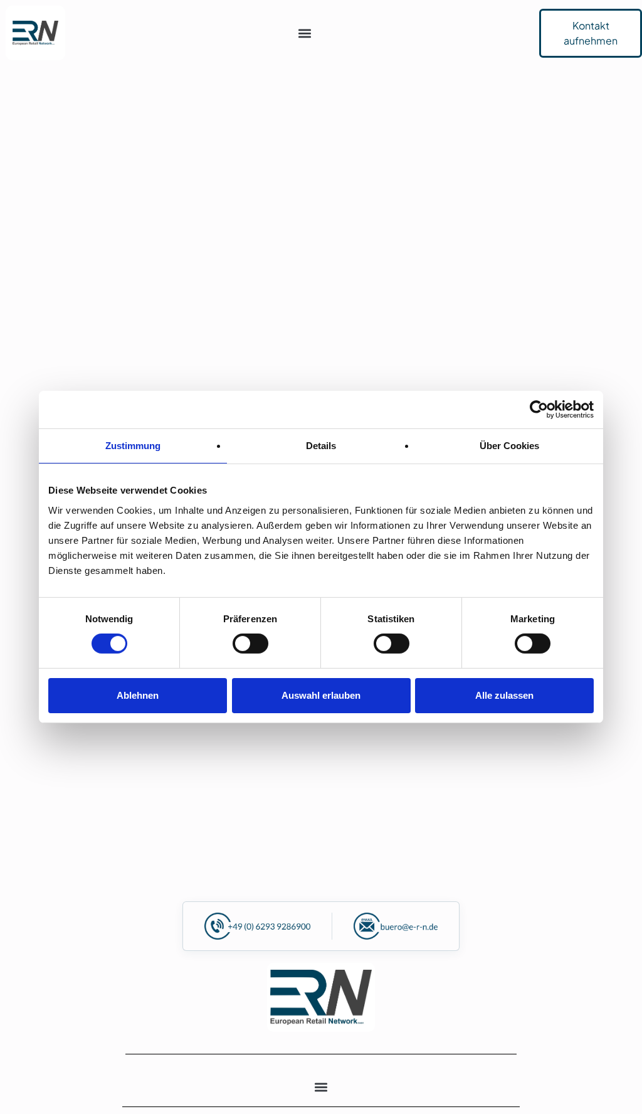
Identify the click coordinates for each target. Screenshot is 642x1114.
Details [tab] (321, 445)
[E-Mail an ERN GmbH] (395, 926)
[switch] (250, 644)
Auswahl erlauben (321, 695)
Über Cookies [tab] (509, 445)
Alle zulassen (504, 695)
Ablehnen (138, 695)
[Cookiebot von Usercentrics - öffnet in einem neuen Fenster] (539, 409)
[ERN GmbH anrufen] (257, 926)
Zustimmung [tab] (132, 445)
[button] (305, 33)
